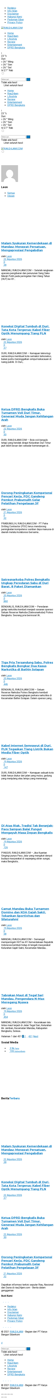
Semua (11, 193)
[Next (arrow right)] (5, 1397)
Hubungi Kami (14, 16)
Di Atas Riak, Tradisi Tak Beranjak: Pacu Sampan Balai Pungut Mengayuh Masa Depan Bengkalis (27, 829)
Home (10, 33)
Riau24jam (12, 36)
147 (5, 767)
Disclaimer (13, 13)
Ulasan (11, 195)
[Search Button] (28, 79)
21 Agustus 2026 (12, 512)
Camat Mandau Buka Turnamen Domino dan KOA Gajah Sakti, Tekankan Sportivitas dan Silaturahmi (25, 914)
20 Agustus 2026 (12, 595)
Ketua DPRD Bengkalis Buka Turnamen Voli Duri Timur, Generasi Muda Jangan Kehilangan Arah (27, 415)
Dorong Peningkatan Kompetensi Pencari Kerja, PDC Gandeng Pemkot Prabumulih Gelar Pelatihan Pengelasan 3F (26, 498)
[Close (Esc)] (2, 1394)
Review (11, 41)
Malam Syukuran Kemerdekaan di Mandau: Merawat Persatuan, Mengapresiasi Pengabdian (26, 246)
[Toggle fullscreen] (8, 1394)
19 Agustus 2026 (12, 761)
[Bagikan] (5, 1394)
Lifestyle (12, 39)
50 (4, 434)
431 (30, 1036)
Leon (9, 256)
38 (4, 265)
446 (5, 684)
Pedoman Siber (15, 19)
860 (5, 601)
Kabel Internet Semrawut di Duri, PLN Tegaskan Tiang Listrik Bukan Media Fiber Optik (27, 749)
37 (4, 348)
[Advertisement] (24, 1074)
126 (5, 847)
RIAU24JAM (16, 1331)
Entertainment (14, 44)
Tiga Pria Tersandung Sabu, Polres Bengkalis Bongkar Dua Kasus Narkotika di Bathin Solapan (27, 666)
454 (5, 1017)
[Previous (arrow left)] (2, 1397)
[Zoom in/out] (11, 1394)
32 (4, 518)
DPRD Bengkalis (16, 47)
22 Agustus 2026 (12, 259)
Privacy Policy (15, 22)
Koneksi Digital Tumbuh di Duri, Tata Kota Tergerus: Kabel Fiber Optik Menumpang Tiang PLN (25, 330)
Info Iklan (12, 10)
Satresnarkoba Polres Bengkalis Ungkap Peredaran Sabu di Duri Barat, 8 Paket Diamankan (25, 583)
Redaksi (11, 8)
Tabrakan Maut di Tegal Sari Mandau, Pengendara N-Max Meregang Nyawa (22, 998)
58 (4, 933)
